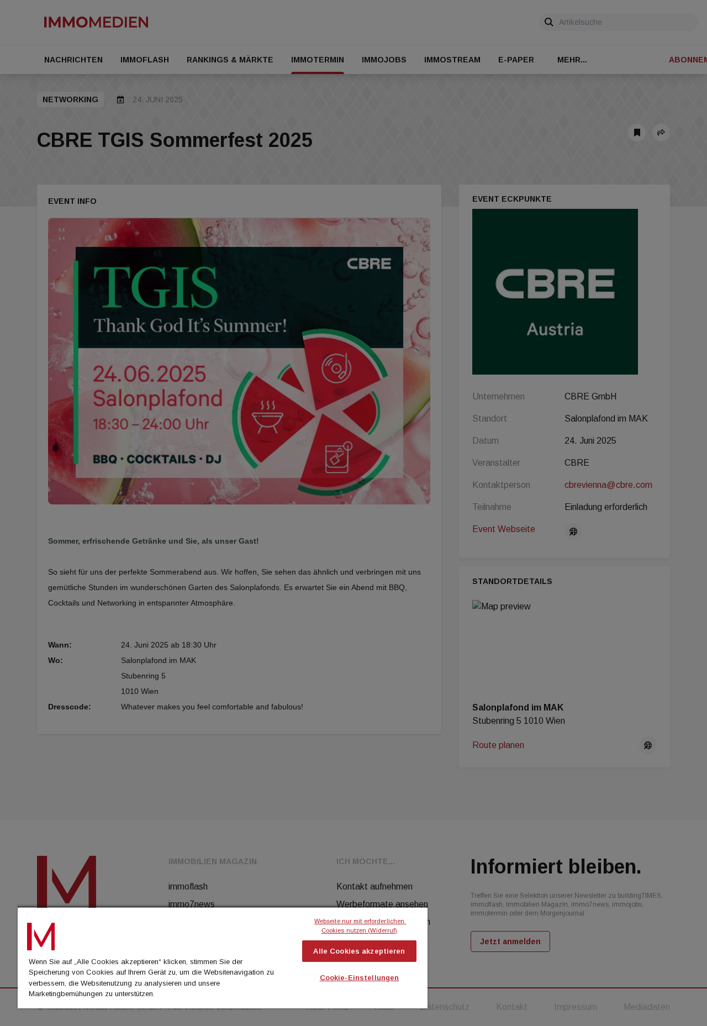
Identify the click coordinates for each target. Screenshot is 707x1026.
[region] (223, 957)
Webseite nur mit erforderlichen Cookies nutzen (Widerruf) (360, 926)
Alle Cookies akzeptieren (359, 951)
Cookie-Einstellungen (359, 978)
